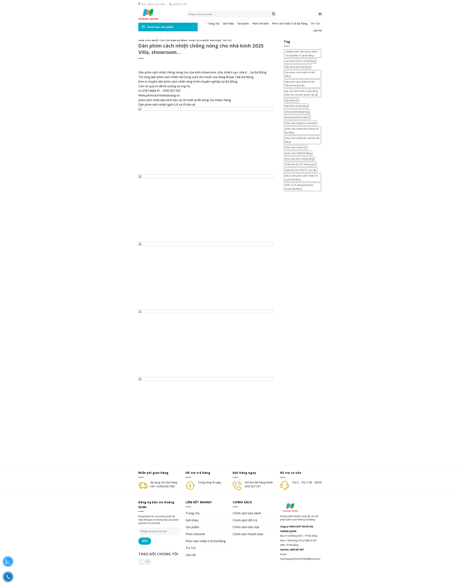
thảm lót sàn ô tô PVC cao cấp (300, 170)
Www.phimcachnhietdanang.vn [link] (159, 95)
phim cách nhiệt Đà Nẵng (298, 153)
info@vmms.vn (164, 575)
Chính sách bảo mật (246, 527)
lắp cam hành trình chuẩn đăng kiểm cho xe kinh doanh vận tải (301, 92)
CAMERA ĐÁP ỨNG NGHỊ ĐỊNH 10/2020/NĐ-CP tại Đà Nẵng (301, 53)
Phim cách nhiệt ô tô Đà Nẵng (289, 23)
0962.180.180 (145, 575)
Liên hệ (317, 30)
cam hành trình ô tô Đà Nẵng (300, 61)
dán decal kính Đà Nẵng (297, 66)
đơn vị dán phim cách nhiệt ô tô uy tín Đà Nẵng (301, 177)
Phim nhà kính (260, 23)
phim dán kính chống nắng (299, 158)
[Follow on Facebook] (142, 562)
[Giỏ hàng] (320, 14)
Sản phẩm (243, 23)
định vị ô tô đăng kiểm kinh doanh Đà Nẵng (299, 186)
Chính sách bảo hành (247, 513)
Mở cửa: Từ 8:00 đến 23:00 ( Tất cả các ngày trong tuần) (205, 575)
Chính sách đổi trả (245, 520)
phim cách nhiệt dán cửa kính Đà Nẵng (302, 139)
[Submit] (273, 14)
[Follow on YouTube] (148, 562)
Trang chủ (213, 23)
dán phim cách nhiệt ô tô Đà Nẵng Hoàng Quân (299, 83)
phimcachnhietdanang (297, 111)
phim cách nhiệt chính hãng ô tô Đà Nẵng (302, 130)
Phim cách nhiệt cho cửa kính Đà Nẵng (162, 40)
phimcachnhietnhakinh (297, 117)
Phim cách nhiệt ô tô (295, 147)
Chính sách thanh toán (248, 534)
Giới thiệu (228, 23)
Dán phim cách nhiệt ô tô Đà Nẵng (300, 74)
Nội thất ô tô (291, 100)
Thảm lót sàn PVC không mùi (300, 164)
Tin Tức (315, 23)
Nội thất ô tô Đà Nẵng (296, 106)
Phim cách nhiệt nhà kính (205, 40)
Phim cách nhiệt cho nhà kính (300, 123)
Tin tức (227, 40)
